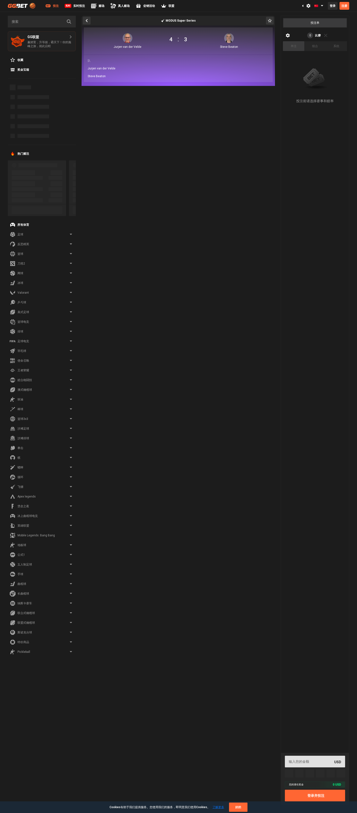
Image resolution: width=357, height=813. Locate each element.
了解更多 (218, 807)
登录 (333, 6)
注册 (344, 6)
